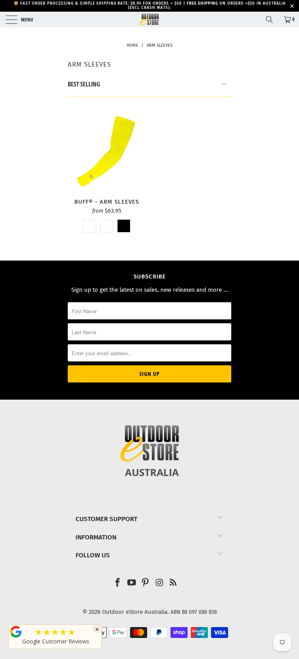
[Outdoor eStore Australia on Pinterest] (145, 583)
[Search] (272, 19)
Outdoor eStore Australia (134, 611)
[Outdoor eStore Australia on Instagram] (159, 583)
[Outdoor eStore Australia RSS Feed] (173, 583)
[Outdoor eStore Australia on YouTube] (131, 583)
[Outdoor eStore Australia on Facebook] (118, 583)
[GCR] (16, 632)
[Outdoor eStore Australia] (149, 19)
